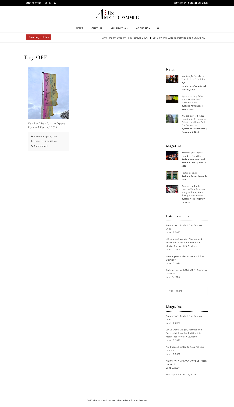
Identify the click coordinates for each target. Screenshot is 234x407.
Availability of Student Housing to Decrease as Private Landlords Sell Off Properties (193, 121)
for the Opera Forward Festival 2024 (46, 126)
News (79, 28)
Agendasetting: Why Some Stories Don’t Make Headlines (192, 99)
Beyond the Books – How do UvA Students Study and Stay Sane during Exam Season (193, 191)
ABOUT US (142, 28)
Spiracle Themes (138, 400)
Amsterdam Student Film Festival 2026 (120, 37)
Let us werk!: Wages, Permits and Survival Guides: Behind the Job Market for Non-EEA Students (184, 242)
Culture (97, 28)
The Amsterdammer (104, 400)
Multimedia (118, 28)
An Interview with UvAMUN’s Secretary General (186, 272)
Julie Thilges (51, 141)
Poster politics (189, 173)
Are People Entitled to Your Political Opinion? (194, 78)
